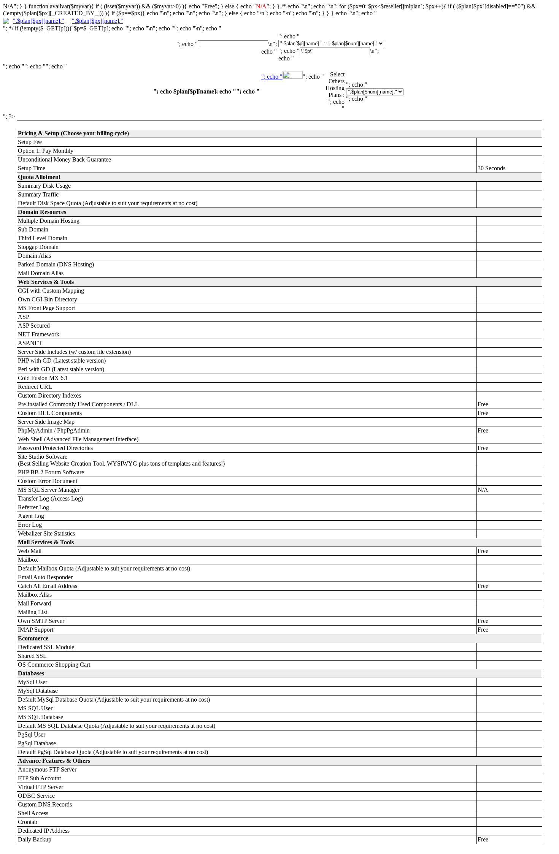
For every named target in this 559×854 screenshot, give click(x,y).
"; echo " (272, 76)
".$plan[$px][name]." (38, 20)
